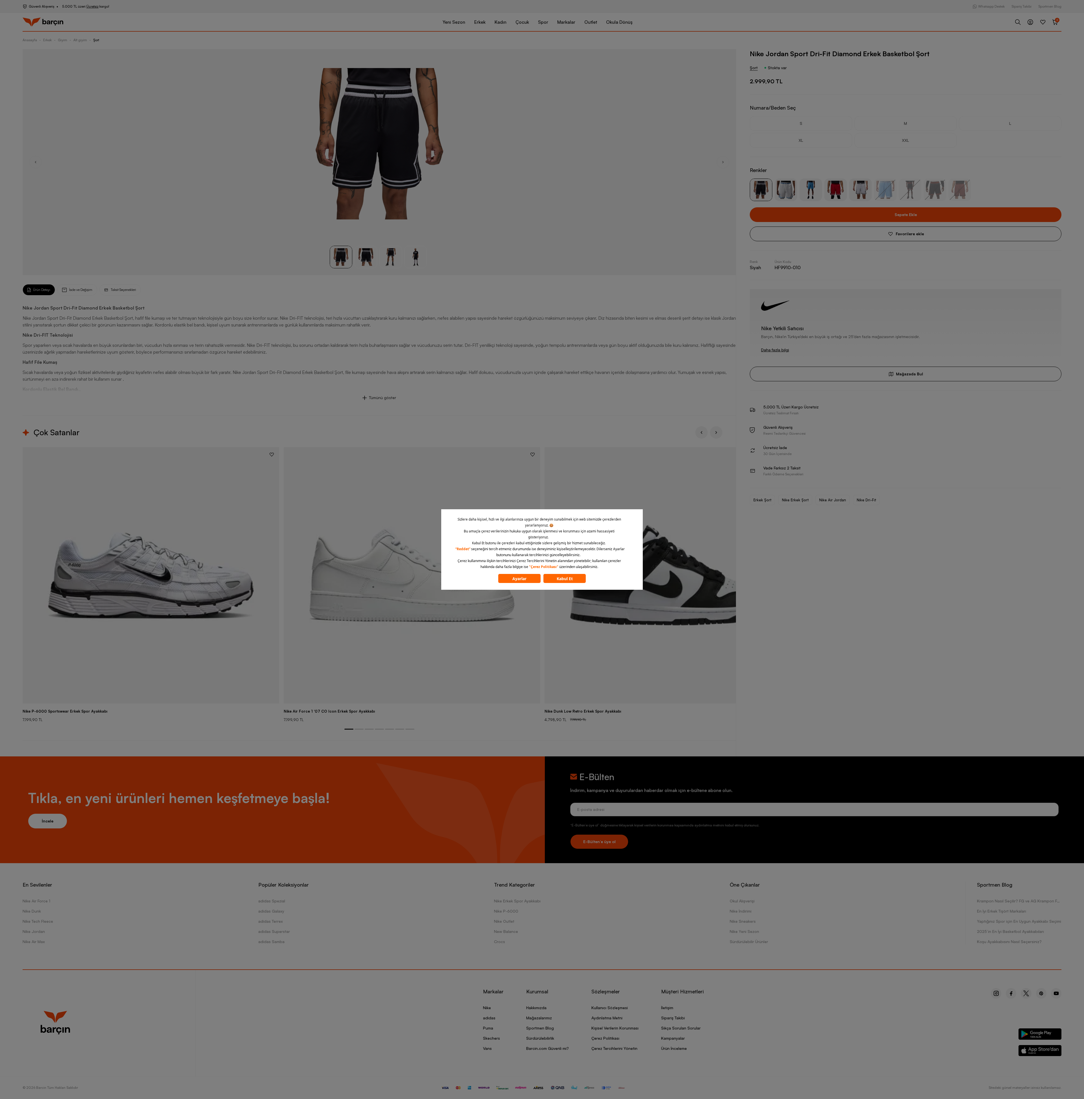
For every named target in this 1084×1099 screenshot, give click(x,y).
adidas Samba (271, 941)
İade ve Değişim (80, 290)
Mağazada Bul (909, 373)
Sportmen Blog (1049, 6)
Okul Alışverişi (742, 900)
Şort (96, 40)
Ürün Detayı (41, 290)
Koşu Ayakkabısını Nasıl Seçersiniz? (1009, 941)
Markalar (566, 22)
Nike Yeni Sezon (744, 931)
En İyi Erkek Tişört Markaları (1001, 911)
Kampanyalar (673, 1038)
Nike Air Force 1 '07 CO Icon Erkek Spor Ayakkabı (329, 711)
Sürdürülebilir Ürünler (749, 941)
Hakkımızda (536, 1007)
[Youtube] (1056, 993)
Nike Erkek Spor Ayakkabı (517, 900)
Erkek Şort (762, 500)
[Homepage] (43, 22)
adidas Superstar (274, 931)
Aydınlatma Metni (606, 1017)
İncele (47, 821)
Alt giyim (80, 40)
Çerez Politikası (605, 1038)
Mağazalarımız (539, 1017)
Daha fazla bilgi (775, 349)
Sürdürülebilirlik (540, 1038)
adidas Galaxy (271, 911)
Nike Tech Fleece (38, 921)
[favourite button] (272, 454)
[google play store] (1040, 1035)
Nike (487, 1007)
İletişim (667, 1007)
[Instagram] (996, 993)
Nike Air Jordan (832, 500)
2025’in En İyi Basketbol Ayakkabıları (1010, 931)
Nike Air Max (34, 941)
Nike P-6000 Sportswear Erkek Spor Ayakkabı (65, 711)
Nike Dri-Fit (866, 500)
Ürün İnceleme (674, 1048)
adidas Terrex (270, 921)
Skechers (491, 1038)
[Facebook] (1011, 993)
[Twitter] (1026, 993)
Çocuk (522, 22)
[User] (1030, 22)
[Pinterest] (1041, 993)
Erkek (480, 22)
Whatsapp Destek (991, 6)
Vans (487, 1048)
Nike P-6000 (506, 911)
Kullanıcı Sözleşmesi (609, 1007)
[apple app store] (1040, 1051)
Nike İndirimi (740, 911)
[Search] (1018, 22)
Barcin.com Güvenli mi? (547, 1048)
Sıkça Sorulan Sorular (681, 1028)
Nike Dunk (32, 911)
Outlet (590, 22)
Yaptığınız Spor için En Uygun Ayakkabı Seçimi (1019, 921)
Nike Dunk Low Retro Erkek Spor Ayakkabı (583, 711)
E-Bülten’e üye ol (599, 841)
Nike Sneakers (743, 921)
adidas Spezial (271, 900)
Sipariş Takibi (1021, 6)
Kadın (500, 22)
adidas (489, 1017)
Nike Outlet (504, 921)
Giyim (62, 40)
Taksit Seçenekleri (123, 290)
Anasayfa (30, 40)
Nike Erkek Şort (795, 500)
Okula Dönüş (619, 22)
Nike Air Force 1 (36, 900)
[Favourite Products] (1042, 22)
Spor (543, 22)
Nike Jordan (34, 931)
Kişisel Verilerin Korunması (615, 1028)
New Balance (506, 931)
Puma (488, 1028)
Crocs (499, 941)
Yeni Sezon (454, 22)
